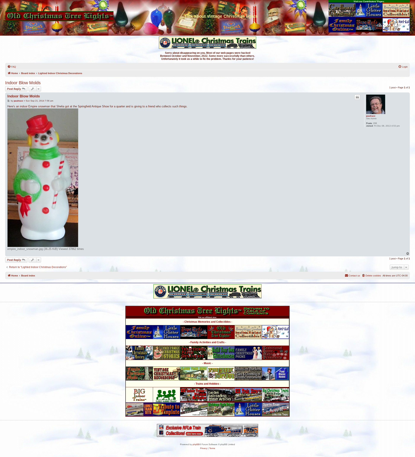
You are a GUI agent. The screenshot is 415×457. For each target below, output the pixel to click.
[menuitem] (11, 66)
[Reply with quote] (357, 97)
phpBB (196, 444)
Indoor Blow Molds (23, 82)
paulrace (370, 116)
